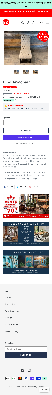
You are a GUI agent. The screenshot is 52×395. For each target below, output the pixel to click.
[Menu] (47, 22)
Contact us (10, 304)
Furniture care (12, 311)
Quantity (7, 118)
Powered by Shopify (36, 387)
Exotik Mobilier (21, 387)
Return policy (11, 324)
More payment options (26, 143)
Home (8, 297)
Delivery (9, 318)
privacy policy (11, 331)
